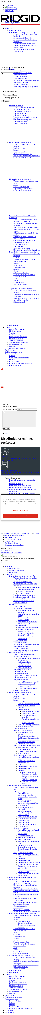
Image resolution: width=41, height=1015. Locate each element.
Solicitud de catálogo (16, 339)
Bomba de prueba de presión (27, 849)
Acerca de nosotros (11, 354)
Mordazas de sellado (20, 625)
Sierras (15, 271)
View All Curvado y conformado (29, 830)
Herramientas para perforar (26, 736)
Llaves (15, 185)
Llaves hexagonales (24, 811)
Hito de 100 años (15, 365)
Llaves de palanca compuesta (27, 817)
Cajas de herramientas (20, 284)
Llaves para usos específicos (27, 824)
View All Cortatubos (29, 772)
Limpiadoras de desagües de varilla (25, 117)
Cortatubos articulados (29, 780)
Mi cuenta (8, 18)
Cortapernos (17, 265)
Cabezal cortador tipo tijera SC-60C (25, 240)
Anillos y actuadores (20, 641)
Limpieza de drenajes (16, 106)
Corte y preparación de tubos (23, 190)
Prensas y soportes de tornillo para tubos (26, 156)
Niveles (16, 263)
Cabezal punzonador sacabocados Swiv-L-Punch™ (24, 238)
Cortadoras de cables (20, 244)
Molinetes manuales (24, 666)
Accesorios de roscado (25, 726)
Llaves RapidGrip (24, 801)
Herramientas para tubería (26, 742)
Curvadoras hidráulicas (25, 744)
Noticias (12, 356)
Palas (15, 278)
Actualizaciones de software (18, 342)
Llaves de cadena (23, 815)
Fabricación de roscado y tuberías (20, 142)
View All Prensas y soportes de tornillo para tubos (28, 748)
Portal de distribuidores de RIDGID (21, 363)
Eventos (12, 359)
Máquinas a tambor (19, 113)
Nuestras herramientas (12, 478)
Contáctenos (13, 346)
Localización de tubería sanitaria (24, 595)
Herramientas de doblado (26, 832)
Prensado (12, 482)
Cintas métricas (18, 282)
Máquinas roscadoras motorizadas (29, 704)
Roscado (16, 150)
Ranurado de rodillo (20, 152)
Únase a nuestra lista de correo (19, 358)
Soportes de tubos (23, 753)
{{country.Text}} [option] (11, 91)
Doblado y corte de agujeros (22, 154)
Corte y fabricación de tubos (22, 157)
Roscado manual (23, 709)
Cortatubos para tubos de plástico (29, 862)
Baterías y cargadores (20, 646)
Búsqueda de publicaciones (18, 337)
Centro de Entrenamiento (17, 348)
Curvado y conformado (21, 187)
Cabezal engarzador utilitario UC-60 (25, 227)
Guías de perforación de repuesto (24, 275)
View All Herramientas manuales (29, 658)
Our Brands (9, 11)
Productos (8, 574)
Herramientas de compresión (22, 608)
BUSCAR (6, 428)
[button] (20, 2)
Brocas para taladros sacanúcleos (28, 740)
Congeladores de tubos (25, 845)
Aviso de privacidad (18, 535)
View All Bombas (24, 921)
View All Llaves (23, 793)
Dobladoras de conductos (21, 248)
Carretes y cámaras (24, 593)
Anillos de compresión (20, 648)
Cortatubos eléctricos (25, 768)
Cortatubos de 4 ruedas (29, 774)
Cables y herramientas (20, 123)
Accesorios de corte (19, 642)
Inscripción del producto (17, 329)
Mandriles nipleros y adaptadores (29, 725)
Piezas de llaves (23, 826)
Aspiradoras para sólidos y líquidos (20, 289)
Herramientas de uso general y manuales (22, 252)
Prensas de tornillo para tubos (27, 751)
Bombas (16, 258)
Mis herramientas (10, 20)
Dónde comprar (10, 350)
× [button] (1, 562)
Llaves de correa (23, 820)
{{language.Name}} (12, 98)
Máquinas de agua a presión (22, 119)
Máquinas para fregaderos (22, 111)
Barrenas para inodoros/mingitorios (24, 661)
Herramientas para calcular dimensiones (26, 250)
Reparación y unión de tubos (22, 189)
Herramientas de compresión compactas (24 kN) (27, 622)
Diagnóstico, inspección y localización (22, 480)
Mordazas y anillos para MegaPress (25, 650)
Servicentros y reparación (17, 335)
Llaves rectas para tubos (26, 795)
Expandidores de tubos (25, 836)
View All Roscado (24, 702)
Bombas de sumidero (25, 923)
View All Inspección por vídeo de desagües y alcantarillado (29, 588)
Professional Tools (11, 9)
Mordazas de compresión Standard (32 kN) (26, 630)
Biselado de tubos (19, 148)
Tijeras (15, 280)
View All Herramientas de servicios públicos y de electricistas (25, 220)
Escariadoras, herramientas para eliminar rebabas (28, 874)
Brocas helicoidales (19, 277)
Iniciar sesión (9, 1012)
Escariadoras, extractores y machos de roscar (26, 762)
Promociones (13, 325)
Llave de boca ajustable (25, 813)
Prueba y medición (19, 599)
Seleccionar (5, 101)
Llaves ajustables (23, 822)
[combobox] (10, 71)
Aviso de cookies (10, 537)
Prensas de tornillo (19, 261)
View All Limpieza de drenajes (23, 107)
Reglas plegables (19, 267)
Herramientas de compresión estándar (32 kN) (27, 619)
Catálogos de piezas (15, 344)
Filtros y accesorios (19, 302)
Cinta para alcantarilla (25, 668)
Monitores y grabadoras (25, 591)
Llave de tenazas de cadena (27, 818)
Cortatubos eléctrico (24, 860)
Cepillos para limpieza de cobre (28, 864)
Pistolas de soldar (23, 851)
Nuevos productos (15, 970)
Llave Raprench (23, 805)
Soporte (7, 327)
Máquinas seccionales (20, 115)
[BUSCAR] (19, 419)
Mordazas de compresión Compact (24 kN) (26, 634)
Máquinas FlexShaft (20, 121)
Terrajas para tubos (28, 723)
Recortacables (18, 246)
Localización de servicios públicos (24, 597)
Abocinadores (22, 834)
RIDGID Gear (14, 361)
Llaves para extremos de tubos (28, 803)
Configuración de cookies (13, 539)
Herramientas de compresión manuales (26, 644)
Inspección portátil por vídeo (22, 582)
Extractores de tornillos (21, 273)
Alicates (16, 269)
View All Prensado (19, 606)
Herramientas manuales (21, 109)
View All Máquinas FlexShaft (28, 682)
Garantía (12, 333)
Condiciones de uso (11, 543)
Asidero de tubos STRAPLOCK (24, 259)
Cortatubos (21, 770)
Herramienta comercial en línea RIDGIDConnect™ (23, 602)
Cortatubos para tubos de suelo (28, 766)
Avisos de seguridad (16, 340)
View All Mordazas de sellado (28, 627)
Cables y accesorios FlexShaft (28, 688)
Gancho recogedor (24, 664)
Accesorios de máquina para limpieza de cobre (27, 871)
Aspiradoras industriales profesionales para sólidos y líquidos (25, 299)
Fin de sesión (9, 24)
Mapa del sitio (9, 541)
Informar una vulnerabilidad (14, 545)
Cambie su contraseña (12, 22)
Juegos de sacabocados (21, 242)
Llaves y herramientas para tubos (20, 179)
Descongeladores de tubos (26, 847)
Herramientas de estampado (27, 837)
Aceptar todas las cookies (20, 515)
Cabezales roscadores (29, 713)
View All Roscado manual (30, 711)
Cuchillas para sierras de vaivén (28, 738)
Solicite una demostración (13, 352)
